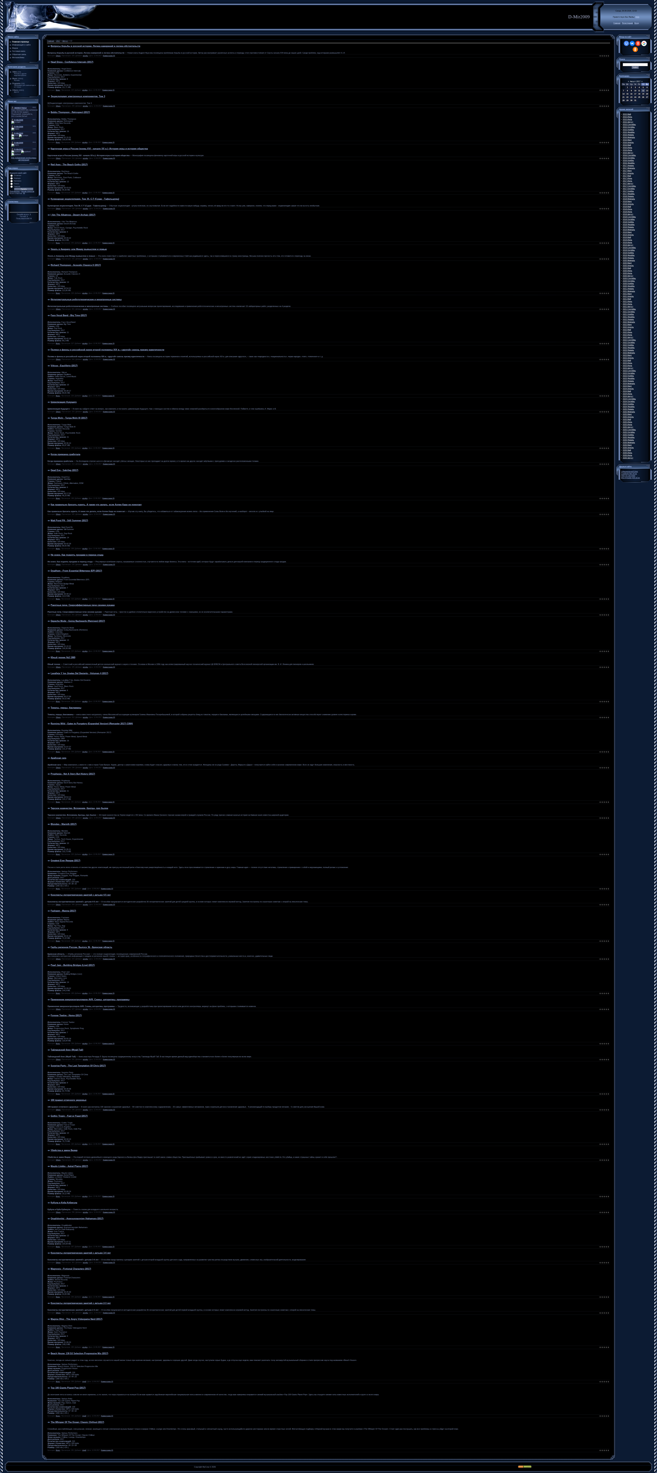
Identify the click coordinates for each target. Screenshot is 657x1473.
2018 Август (628, 214)
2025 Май (627, 419)
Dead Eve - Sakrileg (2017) (64, 470)
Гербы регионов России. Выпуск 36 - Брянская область (81, 947)
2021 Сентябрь (629, 309)
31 (635, 100)
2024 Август (628, 396)
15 (627, 94)
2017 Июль (627, 181)
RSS (637, 17)
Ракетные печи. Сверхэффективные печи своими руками (83, 605)
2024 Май (627, 391)
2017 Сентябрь (629, 186)
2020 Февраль (629, 260)
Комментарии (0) (109, 56)
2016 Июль (627, 150)
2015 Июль (627, 119)
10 (635, 91)
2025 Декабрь (629, 437)
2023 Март (627, 355)
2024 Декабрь (629, 407)
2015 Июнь (627, 117)
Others (15, 90)
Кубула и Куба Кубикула (64, 1202)
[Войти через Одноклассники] (635, 49)
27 (647, 97)
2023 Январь (628, 350)
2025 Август (628, 427)
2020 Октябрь (629, 281)
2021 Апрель (628, 296)
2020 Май (627, 268)
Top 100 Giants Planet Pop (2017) (68, 1387)
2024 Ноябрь (628, 404)
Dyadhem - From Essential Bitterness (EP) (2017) (76, 570)
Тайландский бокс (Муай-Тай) (67, 1050)
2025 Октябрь (629, 432)
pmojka (85, 56)
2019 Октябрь (629, 250)
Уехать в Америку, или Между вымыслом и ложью (79, 249)
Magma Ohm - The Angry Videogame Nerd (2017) (76, 1319)
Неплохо (17, 181)
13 (647, 91)
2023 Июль (627, 365)
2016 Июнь (627, 148)
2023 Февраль (629, 353)
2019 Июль (627, 242)
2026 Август (628, 458)
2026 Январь (628, 440)
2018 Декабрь (629, 224)
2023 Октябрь (629, 373)
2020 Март (627, 263)
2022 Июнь (627, 332)
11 (639, 91)
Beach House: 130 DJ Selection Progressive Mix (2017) (79, 1353)
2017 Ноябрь (628, 191)
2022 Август (628, 337)
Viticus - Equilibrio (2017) (64, 365)
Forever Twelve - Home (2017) (66, 1015)
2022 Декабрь (629, 348)
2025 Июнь (627, 422)
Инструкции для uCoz (630, 478)
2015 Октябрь (629, 127)
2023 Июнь (627, 363)
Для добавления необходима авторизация (23, 159)
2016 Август (628, 153)
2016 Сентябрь (629, 155)
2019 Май (627, 237)
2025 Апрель (628, 417)
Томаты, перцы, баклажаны (66, 707)
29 (627, 100)
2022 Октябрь (629, 342)
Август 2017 (635, 81)
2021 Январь (628, 289)
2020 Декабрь (629, 286)
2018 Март (627, 201)
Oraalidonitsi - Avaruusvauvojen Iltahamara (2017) (77, 1218)
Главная (616, 23)
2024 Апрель (628, 389)
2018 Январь (628, 196)
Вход (636, 23)
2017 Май (627, 176)
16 (631, 94)
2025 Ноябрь (628, 435)
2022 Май (627, 330)
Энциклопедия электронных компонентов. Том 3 (78, 96)
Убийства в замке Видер (64, 1150)
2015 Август (628, 122)
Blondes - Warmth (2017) (63, 824)
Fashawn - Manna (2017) (63, 911)
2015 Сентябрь (629, 124)
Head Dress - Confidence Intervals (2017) (72, 62)
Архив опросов (27, 191)
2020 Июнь (627, 271)
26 (643, 97)
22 (627, 97)
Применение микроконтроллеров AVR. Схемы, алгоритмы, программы (90, 999)
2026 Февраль (629, 442)
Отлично (17, 175)
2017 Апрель (628, 173)
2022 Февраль (629, 322)
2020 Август (628, 276)
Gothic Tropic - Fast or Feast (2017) (69, 1116)
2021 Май (627, 299)
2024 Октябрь (629, 401)
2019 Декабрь (629, 255)
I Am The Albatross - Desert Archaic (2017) (73, 215)
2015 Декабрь (629, 132)
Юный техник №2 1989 (63, 657)
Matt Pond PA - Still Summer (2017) (69, 520)
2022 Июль (627, 335)
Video (14, 72)
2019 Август (628, 245)
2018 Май (627, 206)
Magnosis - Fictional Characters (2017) (71, 1269)
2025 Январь (628, 409)
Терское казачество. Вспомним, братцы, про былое (79, 808)
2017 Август (628, 183)
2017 (58, 41)
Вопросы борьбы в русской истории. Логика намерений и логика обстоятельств (95, 46)
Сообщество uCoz (629, 474)
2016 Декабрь (629, 163)
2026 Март (627, 445)
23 (631, 97)
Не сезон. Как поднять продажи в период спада (77, 555)
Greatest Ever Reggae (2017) (65, 860)
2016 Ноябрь (628, 160)
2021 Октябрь (629, 312)
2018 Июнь (627, 209)
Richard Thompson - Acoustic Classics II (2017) (76, 265)
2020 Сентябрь (629, 278)
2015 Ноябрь (628, 130)
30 (631, 100)
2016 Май (627, 145)
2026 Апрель (628, 448)
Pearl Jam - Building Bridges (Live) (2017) (73, 965)
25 (639, 97)
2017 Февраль (629, 168)
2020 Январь (628, 258)
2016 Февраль (629, 137)
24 (635, 97)
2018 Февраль (629, 199)
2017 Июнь (627, 178)
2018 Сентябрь (629, 217)
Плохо (16, 184)
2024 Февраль (629, 383)
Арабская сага (58, 758)
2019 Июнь (627, 240)
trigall (84, 889)
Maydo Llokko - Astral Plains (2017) (69, 1166)
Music (14, 78)
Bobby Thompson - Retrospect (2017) (70, 112)
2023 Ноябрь (628, 376)
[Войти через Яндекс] (638, 43)
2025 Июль (627, 424)
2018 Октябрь (629, 219)
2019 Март (627, 232)
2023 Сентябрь (629, 371)
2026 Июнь (627, 453)
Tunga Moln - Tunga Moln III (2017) (69, 418)
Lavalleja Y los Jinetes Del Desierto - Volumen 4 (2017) (79, 673)
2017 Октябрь (629, 189)
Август (65, 41)
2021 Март (627, 294)
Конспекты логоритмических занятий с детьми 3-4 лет (81, 1253)
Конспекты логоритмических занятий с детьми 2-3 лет (81, 1303)
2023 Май (627, 360)
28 (623, 100)
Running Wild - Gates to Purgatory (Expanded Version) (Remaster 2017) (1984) (92, 723)
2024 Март (627, 386)
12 (643, 91)
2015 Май (627, 114)
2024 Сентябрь (629, 399)
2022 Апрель (628, 327)
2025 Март (627, 414)
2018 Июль (627, 212)
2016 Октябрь (629, 158)
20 (647, 94)
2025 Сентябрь (629, 430)
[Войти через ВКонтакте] (632, 43)
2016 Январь (628, 135)
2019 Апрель (628, 235)
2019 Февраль (629, 230)
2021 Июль (627, 304)
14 (623, 94)
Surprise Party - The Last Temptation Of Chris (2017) (78, 1065)
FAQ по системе (628, 476)
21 (623, 97)
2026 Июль (627, 455)
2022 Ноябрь (628, 345)
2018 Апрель (628, 204)
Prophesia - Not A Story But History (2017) (73, 774)
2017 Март (627, 171)
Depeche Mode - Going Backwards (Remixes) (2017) (78, 621)
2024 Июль (627, 394)
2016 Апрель (628, 142)
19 (643, 94)
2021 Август (628, 307)
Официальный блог (629, 471)
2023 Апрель (628, 358)
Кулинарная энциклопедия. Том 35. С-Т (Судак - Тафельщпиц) (85, 199)
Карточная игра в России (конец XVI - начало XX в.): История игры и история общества (99, 148)
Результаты (15, 191)
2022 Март (627, 324)
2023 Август (628, 368)
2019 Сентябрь (629, 248)
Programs (16, 83)
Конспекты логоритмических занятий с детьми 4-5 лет (81, 895)
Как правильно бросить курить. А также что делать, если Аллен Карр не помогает (96, 504)
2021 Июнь (627, 301)
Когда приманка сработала (65, 454)
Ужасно (17, 186)
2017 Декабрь (629, 194)
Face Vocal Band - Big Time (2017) (69, 315)
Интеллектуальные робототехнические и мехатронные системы (86, 299)
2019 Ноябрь (628, 253)
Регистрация (627, 23)
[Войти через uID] (626, 43)
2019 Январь (628, 227)
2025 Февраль (629, 412)
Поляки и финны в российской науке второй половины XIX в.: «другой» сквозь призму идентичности (107, 349)
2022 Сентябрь (629, 340)
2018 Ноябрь (628, 222)
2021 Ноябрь (628, 314)
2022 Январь (628, 319)
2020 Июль (627, 273)
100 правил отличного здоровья (68, 1100)
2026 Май (627, 450)
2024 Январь (628, 381)
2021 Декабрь (629, 317)
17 (635, 94)
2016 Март (627, 140)
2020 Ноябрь (628, 283)
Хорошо (17, 178)
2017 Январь (628, 165)
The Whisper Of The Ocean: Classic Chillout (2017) (77, 1422)
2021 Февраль (629, 291)
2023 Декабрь (629, 378)
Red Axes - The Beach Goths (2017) (69, 164)
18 (639, 94)
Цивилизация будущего (64, 402)
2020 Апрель (628, 265)
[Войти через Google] (644, 43)
